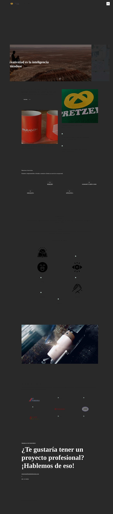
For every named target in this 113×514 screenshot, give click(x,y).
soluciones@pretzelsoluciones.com (27, 474)
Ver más (22, 99)
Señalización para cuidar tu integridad (72, 137)
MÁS (19, 67)
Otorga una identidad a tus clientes (71, 149)
